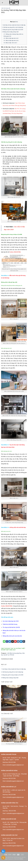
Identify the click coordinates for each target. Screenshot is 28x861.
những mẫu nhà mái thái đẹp (17, 527)
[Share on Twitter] (10, 641)
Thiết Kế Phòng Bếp (5, 8)
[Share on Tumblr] (24, 641)
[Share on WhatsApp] (4, 641)
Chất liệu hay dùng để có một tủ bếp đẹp (12, 27)
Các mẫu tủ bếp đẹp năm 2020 (11, 621)
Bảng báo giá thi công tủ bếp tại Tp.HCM (12, 29)
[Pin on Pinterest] (15, 641)
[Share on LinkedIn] (21, 641)
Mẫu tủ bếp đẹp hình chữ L (11, 40)
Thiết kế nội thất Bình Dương (10, 624)
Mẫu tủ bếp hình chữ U (10, 42)
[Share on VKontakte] (18, 641)
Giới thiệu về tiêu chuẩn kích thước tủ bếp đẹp (13, 25)
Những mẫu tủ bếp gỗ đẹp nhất (10, 32)
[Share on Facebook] (7, 641)
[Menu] (2, 3)
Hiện (16, 21)
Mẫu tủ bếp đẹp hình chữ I (11, 38)
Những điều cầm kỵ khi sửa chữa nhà (12, 636)
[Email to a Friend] (12, 641)
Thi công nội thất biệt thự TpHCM (11, 627)
